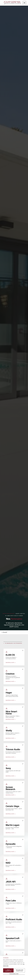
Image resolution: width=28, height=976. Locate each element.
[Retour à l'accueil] (12, 2)
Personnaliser (14, 973)
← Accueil (4, 632)
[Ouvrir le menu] (24, 2)
